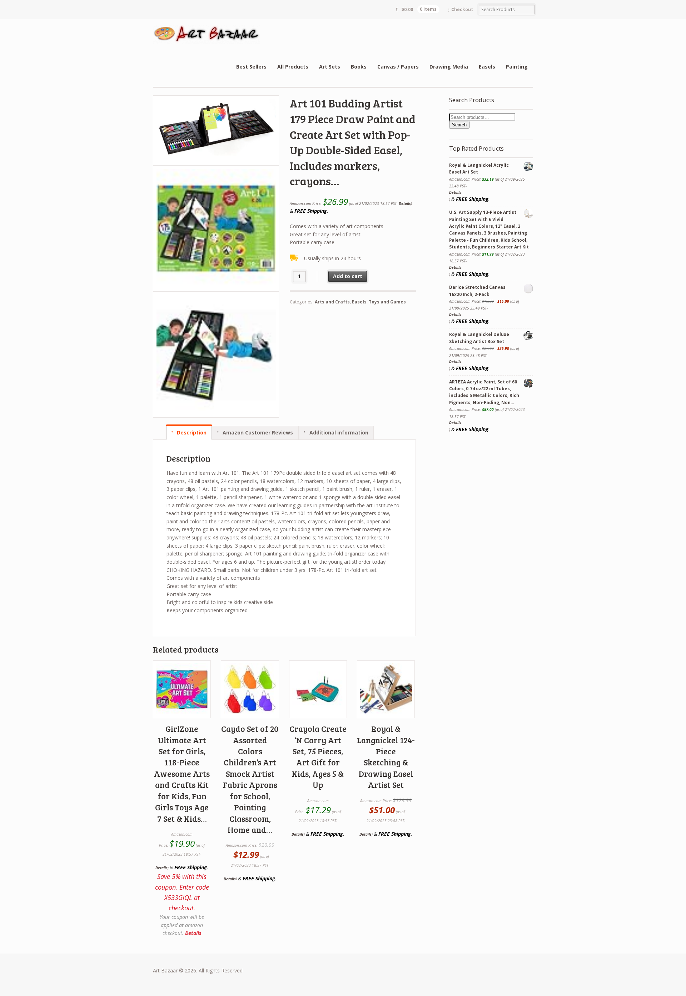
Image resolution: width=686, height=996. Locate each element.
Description (191, 432)
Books (359, 66)
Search (459, 124)
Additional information (338, 432)
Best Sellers (251, 66)
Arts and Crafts (332, 302)
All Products (292, 66)
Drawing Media (448, 66)
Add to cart (347, 276)
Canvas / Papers (398, 66)
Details (405, 203)
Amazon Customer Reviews (257, 432)
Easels (487, 66)
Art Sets (329, 66)
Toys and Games (387, 302)
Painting (517, 66)
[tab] (189, 432)
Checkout (462, 9)
